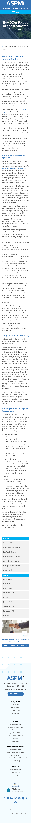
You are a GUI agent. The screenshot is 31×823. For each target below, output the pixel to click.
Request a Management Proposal (15, 645)
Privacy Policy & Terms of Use (13, 810)
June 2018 (6, 615)
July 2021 (6, 597)
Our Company (15, 705)
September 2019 (8, 606)
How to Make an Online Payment (15, 752)
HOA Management (15, 724)
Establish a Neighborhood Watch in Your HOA (15, 758)
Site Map (24, 810)
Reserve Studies (8, 570)
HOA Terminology (15, 761)
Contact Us (16, 766)
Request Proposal (15, 775)
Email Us (7, 8)
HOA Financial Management (15, 727)
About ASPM (15, 702)
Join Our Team (15, 713)
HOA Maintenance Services (15, 730)
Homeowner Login (15, 749)
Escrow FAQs (15, 741)
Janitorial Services (15, 733)
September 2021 (8, 593)
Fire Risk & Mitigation (10, 552)
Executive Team (15, 707)
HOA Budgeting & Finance (11, 556)
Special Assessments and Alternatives (14, 168)
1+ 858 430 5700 (15, 772)
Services (16, 722)
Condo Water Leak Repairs (11, 547)
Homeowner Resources (15, 747)
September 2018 (8, 611)
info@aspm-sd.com (15, 769)
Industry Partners (15, 716)
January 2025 (7, 584)
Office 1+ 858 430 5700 (21, 8)
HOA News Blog (15, 710)
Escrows (15, 738)
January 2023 (7, 588)
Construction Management (15, 735)
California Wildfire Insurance (12, 543)
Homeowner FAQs (16, 755)
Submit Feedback (15, 694)
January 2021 (7, 602)
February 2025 (7, 579)
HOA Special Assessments (11, 566)
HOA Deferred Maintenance (12, 561)
